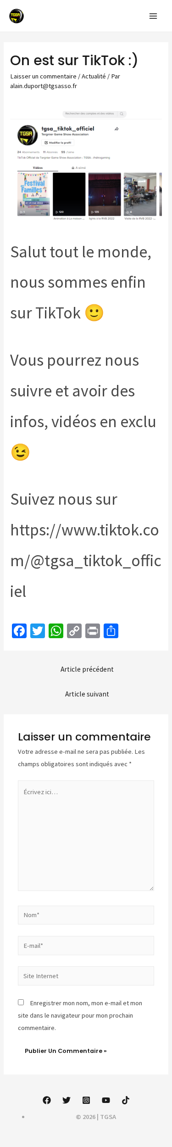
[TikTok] (126, 1100)
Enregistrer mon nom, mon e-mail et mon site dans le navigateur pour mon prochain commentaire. (80, 1015)
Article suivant (87, 694)
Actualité (94, 76)
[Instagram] (86, 1100)
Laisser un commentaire (43, 76)
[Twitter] (66, 1100)
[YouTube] (106, 1100)
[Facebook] (47, 1100)
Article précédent (87, 669)
